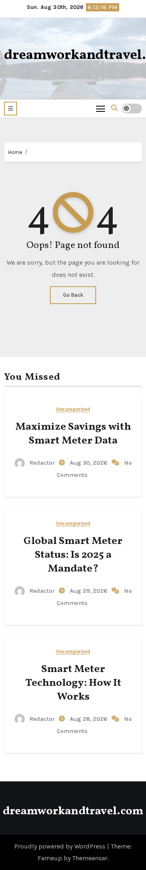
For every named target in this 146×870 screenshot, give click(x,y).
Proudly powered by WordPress (60, 846)
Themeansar (89, 858)
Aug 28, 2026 (89, 718)
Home (15, 152)
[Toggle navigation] (100, 108)
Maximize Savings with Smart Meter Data (73, 434)
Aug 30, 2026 (89, 462)
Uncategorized (73, 409)
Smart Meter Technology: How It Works (73, 683)
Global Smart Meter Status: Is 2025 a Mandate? (73, 555)
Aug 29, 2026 (89, 590)
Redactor (42, 462)
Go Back (73, 295)
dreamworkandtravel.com (73, 811)
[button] (10, 108)
